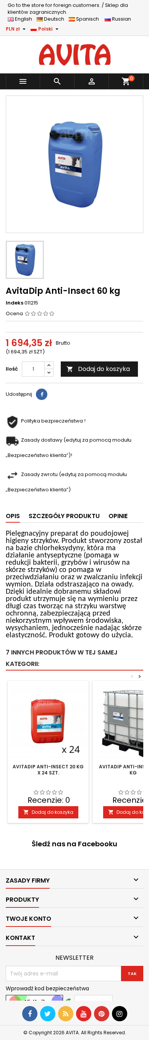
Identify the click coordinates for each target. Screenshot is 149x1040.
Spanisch (89, 19)
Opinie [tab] (118, 516)
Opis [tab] (13, 516)
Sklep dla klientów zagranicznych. (68, 9)
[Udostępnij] (41, 394)
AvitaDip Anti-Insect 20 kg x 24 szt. (48, 769)
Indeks (14, 303)
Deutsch (55, 19)
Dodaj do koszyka (98, 368)
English (25, 19)
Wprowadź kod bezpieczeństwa (47, 988)
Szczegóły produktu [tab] (64, 516)
